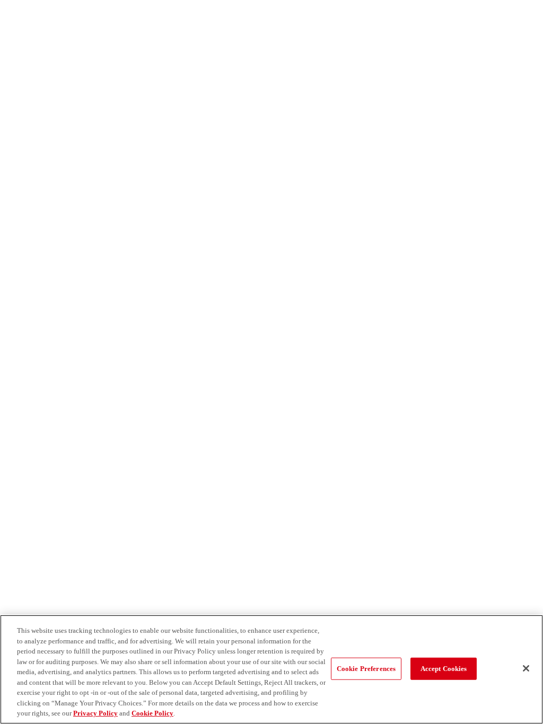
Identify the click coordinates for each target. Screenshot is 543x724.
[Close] (526, 668)
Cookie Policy (152, 713)
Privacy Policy (95, 713)
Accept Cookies (444, 669)
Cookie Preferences (366, 669)
